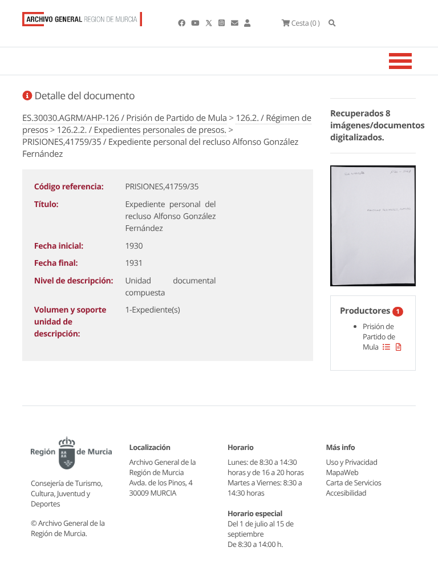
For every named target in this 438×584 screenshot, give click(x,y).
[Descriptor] (399, 347)
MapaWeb (342, 472)
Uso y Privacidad (352, 462)
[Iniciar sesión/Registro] (247, 23)
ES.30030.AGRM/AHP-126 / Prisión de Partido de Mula (124, 118)
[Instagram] (222, 23)
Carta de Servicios (354, 482)
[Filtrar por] (386, 347)
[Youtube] (195, 23)
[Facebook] (182, 23)
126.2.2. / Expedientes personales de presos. (141, 130)
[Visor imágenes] (373, 223)
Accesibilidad (346, 493)
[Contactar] (235, 23)
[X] (209, 23)
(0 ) (305, 23)
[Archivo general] (82, 16)
